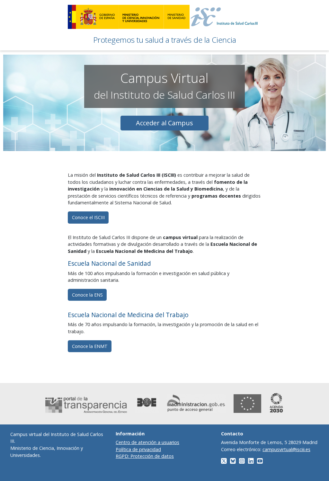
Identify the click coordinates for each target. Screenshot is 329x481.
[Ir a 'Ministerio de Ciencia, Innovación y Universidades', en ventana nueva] (141, 17)
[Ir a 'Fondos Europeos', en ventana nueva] (247, 403)
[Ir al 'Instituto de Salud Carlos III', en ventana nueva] (226, 17)
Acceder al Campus (164, 123)
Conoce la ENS (87, 295)
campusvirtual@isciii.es (286, 449)
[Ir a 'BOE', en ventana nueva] (147, 403)
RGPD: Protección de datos (145, 456)
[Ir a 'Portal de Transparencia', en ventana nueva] (86, 405)
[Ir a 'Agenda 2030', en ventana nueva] (276, 403)
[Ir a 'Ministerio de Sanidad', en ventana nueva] (177, 17)
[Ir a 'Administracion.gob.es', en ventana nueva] (196, 403)
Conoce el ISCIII (88, 217)
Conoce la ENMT (90, 346)
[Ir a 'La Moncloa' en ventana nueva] (93, 17)
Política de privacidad (138, 449)
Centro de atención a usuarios (147, 442)
